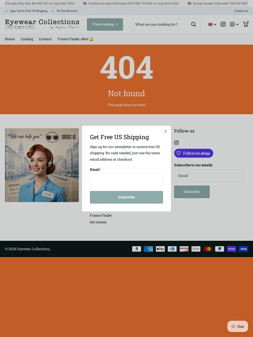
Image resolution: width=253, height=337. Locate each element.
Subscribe (126, 197)
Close (165, 131)
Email (96, 169)
